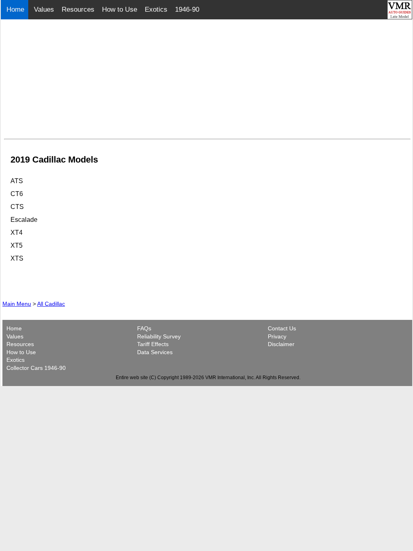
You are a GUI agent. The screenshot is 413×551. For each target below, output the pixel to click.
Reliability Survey (159, 336)
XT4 (16, 232)
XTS (16, 258)
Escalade (24, 219)
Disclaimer (281, 344)
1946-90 (187, 9)
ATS (16, 180)
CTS (17, 206)
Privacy (277, 336)
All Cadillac (51, 304)
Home (16, 9)
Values (44, 9)
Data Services (155, 352)
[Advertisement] (207, 79)
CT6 (16, 193)
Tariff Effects (153, 344)
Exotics (156, 9)
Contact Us (282, 328)
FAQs (144, 328)
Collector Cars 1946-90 (36, 368)
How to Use (119, 9)
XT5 (16, 245)
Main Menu (16, 304)
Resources (78, 9)
